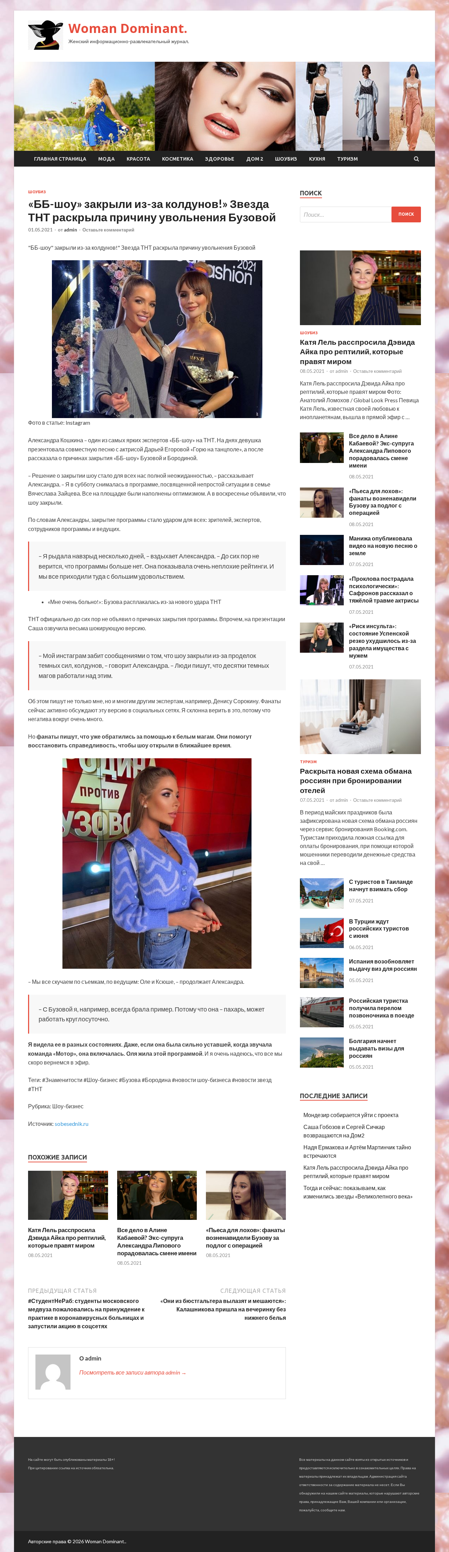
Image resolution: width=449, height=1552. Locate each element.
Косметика (177, 159)
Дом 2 (254, 159)
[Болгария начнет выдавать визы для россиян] (322, 1065)
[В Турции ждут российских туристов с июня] (322, 945)
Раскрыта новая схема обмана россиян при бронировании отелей (356, 780)
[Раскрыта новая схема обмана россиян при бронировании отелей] (360, 755)
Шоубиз (286, 159)
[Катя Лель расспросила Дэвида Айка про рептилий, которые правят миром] (68, 1221)
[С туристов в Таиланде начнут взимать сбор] (322, 906)
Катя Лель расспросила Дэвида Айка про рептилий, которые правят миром (67, 1237)
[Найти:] (360, 214)
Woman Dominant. (127, 28)
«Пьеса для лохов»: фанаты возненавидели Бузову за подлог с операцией (245, 1237)
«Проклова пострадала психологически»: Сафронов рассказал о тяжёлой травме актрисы (384, 589)
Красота (138, 159)
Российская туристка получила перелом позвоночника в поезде (381, 1008)
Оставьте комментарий (108, 230)
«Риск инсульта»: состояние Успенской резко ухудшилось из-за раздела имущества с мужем (382, 640)
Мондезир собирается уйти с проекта (350, 1114)
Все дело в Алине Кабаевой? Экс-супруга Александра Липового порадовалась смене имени (156, 1241)
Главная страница (60, 159)
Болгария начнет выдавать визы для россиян (376, 1048)
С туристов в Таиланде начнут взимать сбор (381, 885)
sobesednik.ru (71, 1123)
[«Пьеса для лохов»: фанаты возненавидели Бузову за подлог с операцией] (246, 1221)
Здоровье (219, 159)
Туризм (347, 159)
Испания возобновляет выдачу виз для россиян (383, 965)
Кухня (317, 159)
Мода (106, 159)
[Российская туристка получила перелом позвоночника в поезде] (322, 1025)
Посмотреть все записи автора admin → (133, 1372)
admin (70, 230)
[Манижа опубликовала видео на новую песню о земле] (322, 562)
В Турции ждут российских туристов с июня (379, 928)
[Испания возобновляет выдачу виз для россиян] (322, 985)
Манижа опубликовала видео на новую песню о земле (383, 545)
